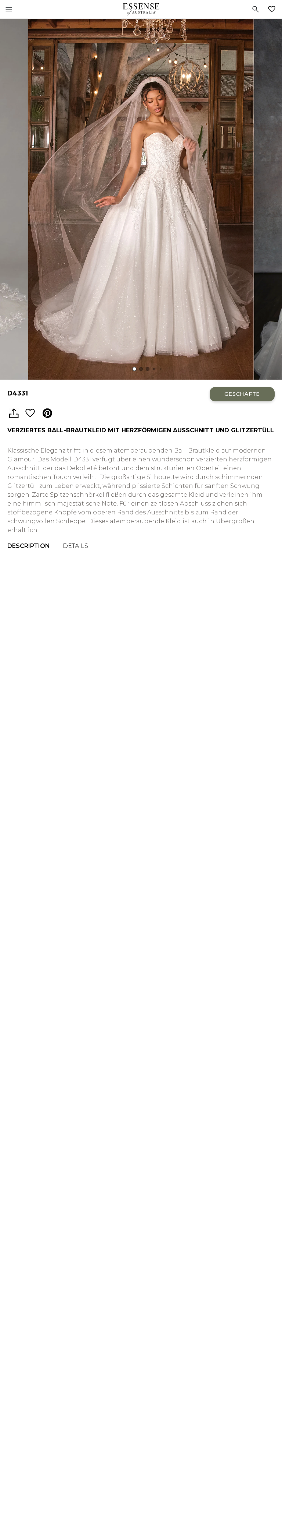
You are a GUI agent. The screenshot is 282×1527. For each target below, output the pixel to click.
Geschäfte (242, 394)
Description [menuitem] (28, 545)
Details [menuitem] (75, 545)
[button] (134, 369)
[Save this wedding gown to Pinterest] (47, 413)
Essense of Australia (141, 9)
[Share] (13, 413)
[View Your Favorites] (273, 9)
